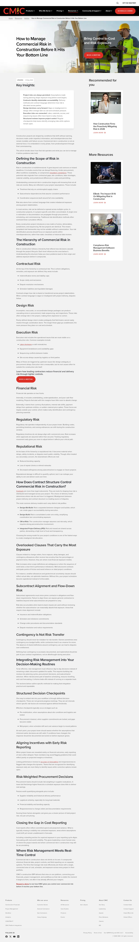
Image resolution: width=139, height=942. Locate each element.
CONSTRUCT (9, 921)
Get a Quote (84, 905)
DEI (100, 925)
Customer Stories (42, 905)
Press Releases (103, 917)
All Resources (65, 905)
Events (63, 917)
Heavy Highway (42, 917)
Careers (101, 921)
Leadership (102, 909)
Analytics (8, 917)
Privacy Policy (87, 933)
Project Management (11, 909)
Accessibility (129, 933)
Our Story (102, 905)
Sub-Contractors (42, 913)
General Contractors (43, 909)
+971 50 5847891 (129, 3)
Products (63, 913)
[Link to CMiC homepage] (14, 11)
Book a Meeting (93, 55)
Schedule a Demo (125, 11)
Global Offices (128, 917)
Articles (26, 18)
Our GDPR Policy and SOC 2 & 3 (113, 933)
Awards (101, 913)
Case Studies (65, 909)
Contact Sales (128, 905)
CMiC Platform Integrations (13, 925)
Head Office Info (128, 913)
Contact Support (129, 909)
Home (11, 18)
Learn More (98, 133)
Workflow (8, 913)
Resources (18, 18)
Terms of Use (98, 933)
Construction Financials (12, 905)
